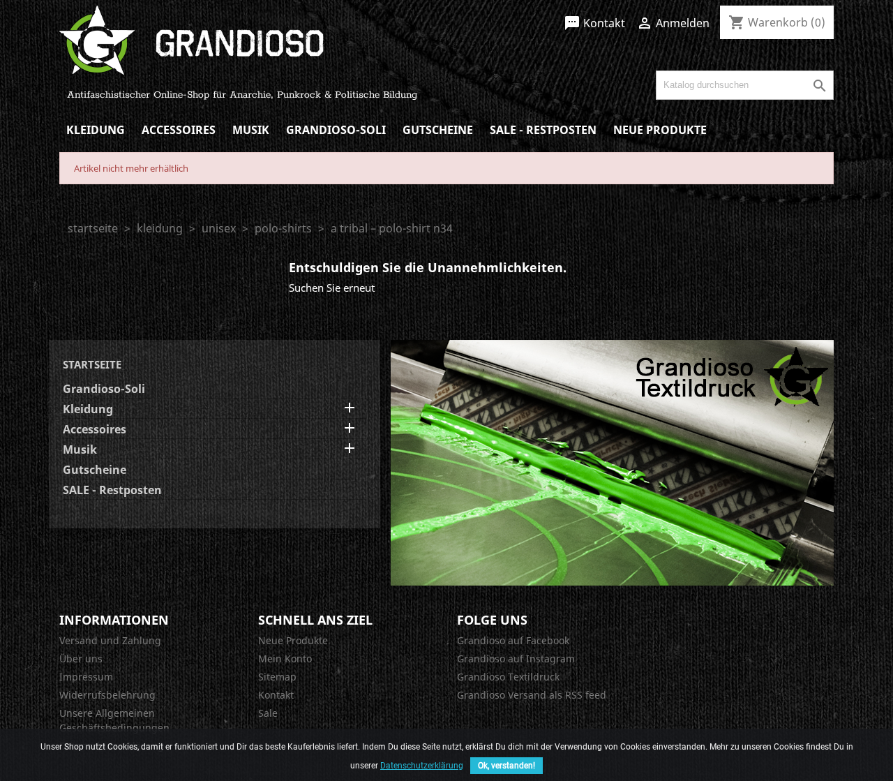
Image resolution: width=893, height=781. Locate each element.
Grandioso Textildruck (508, 676)
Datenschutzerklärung (421, 766)
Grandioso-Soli (336, 129)
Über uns (81, 658)
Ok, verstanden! (506, 766)
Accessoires (179, 129)
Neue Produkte (660, 129)
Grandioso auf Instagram (516, 658)
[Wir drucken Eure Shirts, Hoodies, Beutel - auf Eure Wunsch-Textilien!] (612, 461)
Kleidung (95, 129)
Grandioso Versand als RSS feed (531, 694)
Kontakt (594, 23)
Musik (250, 129)
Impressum (86, 676)
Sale (268, 713)
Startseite (92, 364)
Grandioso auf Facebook (513, 640)
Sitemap (277, 676)
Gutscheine (438, 129)
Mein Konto (285, 658)
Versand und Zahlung (110, 640)
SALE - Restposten (543, 129)
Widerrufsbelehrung (107, 694)
